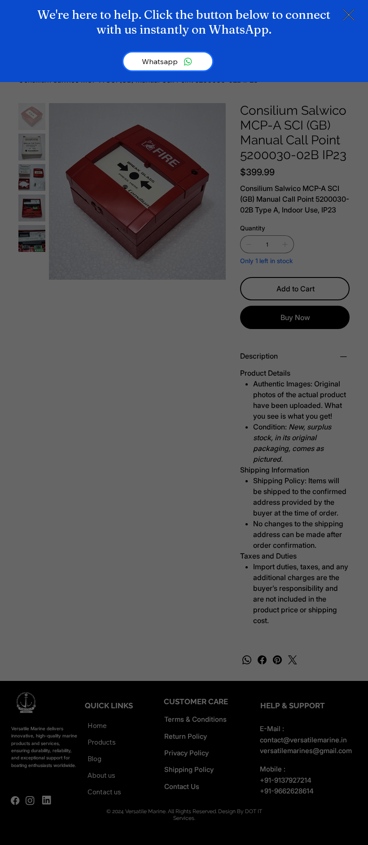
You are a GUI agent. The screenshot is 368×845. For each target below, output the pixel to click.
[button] (349, 15)
